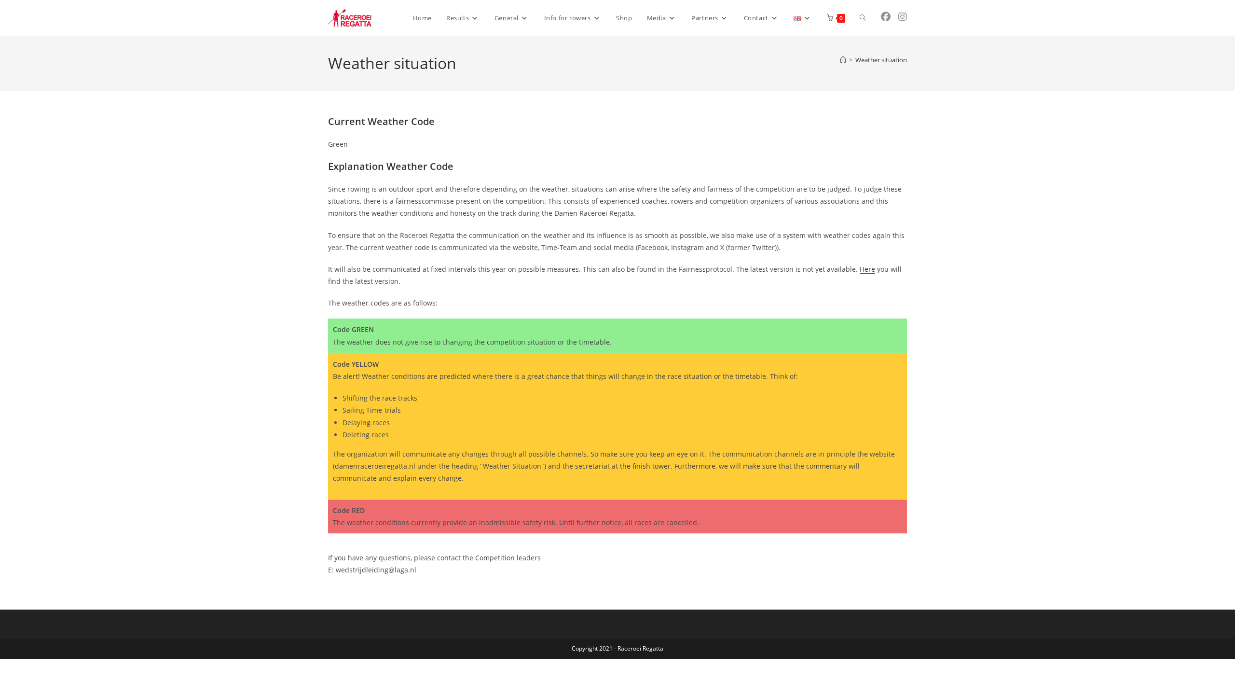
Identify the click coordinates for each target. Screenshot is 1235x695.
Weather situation (881, 60)
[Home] (843, 60)
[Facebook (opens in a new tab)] (885, 17)
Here (867, 269)
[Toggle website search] (862, 18)
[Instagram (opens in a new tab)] (902, 17)
